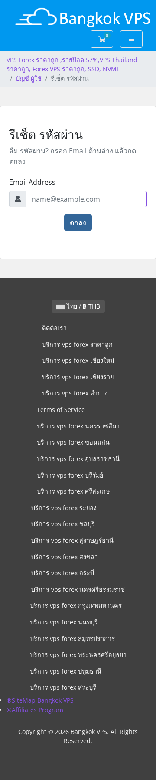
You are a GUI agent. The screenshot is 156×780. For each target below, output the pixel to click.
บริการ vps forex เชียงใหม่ (78, 360)
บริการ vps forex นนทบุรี (64, 622)
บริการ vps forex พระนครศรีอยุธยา (78, 655)
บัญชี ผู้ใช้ (29, 78)
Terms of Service (61, 409)
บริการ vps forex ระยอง (64, 508)
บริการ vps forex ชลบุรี (63, 524)
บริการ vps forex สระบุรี (63, 687)
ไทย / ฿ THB (82, 306)
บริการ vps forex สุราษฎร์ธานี (72, 540)
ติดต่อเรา (54, 328)
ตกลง (78, 222)
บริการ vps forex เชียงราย (78, 377)
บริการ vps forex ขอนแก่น (73, 442)
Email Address (32, 182)
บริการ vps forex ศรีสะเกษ (73, 491)
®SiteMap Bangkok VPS (40, 700)
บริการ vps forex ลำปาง (75, 393)
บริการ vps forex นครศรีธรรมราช (78, 589)
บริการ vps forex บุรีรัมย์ (70, 475)
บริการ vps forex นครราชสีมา (78, 426)
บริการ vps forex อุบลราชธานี (78, 459)
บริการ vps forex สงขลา (64, 557)
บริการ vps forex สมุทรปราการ (72, 638)
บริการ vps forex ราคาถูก (77, 344)
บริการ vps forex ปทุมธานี (65, 671)
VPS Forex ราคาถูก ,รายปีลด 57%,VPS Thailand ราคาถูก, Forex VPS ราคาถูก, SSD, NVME (71, 64)
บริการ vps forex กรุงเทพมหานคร (76, 605)
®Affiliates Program (34, 710)
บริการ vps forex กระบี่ (62, 573)
